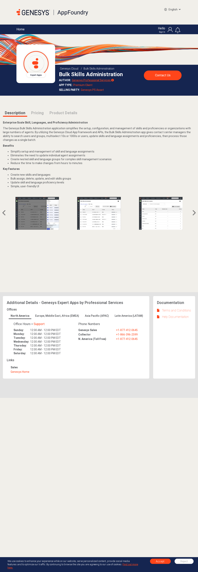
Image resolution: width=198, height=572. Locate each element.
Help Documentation (175, 317)
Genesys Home (20, 371)
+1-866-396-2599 (127, 334)
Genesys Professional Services (91, 80)
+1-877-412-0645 (127, 330)
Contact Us (163, 75)
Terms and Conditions (176, 310)
